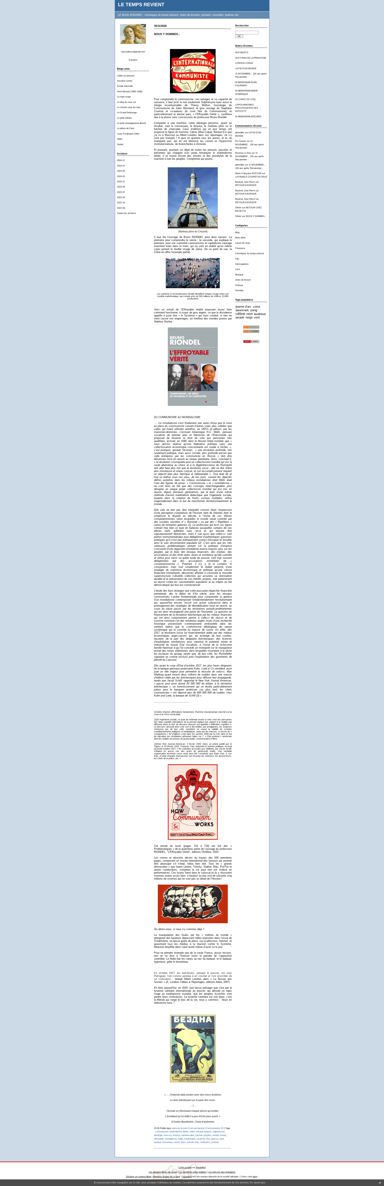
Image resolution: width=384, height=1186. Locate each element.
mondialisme (171, 1139)
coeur (256, 306)
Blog (237, 232)
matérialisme (175, 1131)
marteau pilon (187, 1135)
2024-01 (121, 176)
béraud (199, 1131)
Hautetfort (201, 1167)
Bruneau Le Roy (243, 153)
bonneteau (167, 1142)
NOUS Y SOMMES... (256, 216)
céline (240, 314)
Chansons (240, 248)
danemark (242, 310)
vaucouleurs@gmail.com (133, 51)
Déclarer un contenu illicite (138, 1176)
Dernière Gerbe (124, 81)
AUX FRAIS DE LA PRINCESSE (250, 58)
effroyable (159, 1139)
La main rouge (124, 96)
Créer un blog (185, 1167)
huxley (223, 1135)
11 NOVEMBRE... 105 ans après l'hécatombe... (249, 144)
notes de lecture (243, 280)
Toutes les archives (126, 213)
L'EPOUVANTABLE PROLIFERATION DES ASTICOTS (246, 107)
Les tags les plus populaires (221, 1172)
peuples (207, 1135)
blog (255, 1176)
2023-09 (121, 187)
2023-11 (121, 181)
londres (207, 1131)
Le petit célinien (124, 118)
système (201, 1139)
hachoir (198, 1135)
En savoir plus (257, 1182)
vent (257, 317)
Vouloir (120, 144)
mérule (190, 1142)
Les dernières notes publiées (193, 1172)
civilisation (205, 1142)
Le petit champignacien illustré (131, 123)
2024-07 (121, 166)
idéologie (158, 1135)
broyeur (176, 1135)
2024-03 (121, 171)
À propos (133, 60)
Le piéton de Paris (125, 128)
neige (249, 317)
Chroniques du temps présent (249, 253)
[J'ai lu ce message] (380, 1182)
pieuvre (214, 1139)
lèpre (183, 1142)
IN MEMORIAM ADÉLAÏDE (248, 116)
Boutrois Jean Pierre (245, 182)
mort (249, 314)
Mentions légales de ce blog (166, 1176)
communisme (161, 1131)
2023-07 (121, 192)
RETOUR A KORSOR (245, 185)
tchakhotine (189, 1139)
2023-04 (121, 197)
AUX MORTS (241, 52)
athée (185, 1131)
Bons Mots (240, 237)
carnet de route (242, 243)
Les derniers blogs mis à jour (163, 1172)
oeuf (221, 1139)
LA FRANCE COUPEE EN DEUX (251, 177)
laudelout (260, 314)
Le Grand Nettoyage (127, 112)
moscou (167, 1135)
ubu (208, 1139)
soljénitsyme (219, 1131)
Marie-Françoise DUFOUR (248, 173)
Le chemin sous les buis (128, 107)
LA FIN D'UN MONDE (245, 68)
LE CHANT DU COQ (245, 99)
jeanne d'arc (243, 306)
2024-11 (121, 160)
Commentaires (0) (215, 1128)
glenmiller (239, 132)
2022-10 (121, 202)
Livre (237, 269)
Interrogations (242, 264)
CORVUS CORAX (244, 63)
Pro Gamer (240, 141)
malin (180, 1139)
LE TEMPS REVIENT (141, 4)
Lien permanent (196, 1128)
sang (253, 310)
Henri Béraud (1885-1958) (129, 91)
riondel (215, 1135)
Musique (239, 274)
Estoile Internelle (125, 86)
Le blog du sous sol (126, 102)
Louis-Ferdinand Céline (128, 133)
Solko (119, 139)
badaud (157, 1142)
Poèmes (239, 285)
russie (177, 1142)
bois (197, 1142)
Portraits (239, 290)
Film (237, 259)
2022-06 (121, 208)
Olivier (238, 207)
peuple (240, 317)
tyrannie (215, 1142)
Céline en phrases (126, 75)
